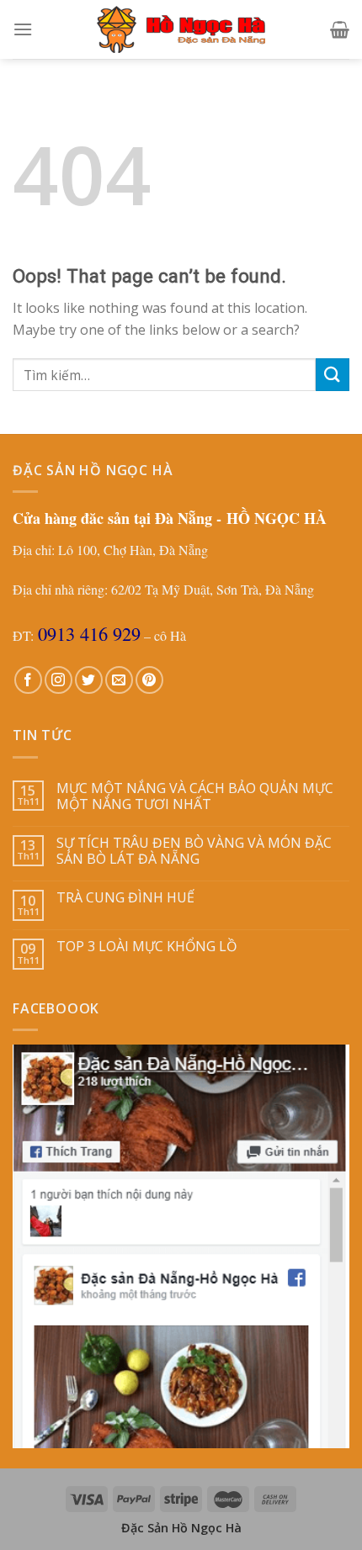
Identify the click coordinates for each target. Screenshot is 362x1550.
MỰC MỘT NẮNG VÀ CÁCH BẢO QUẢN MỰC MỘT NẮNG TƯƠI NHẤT (194, 796)
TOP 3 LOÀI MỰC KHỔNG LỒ (146, 947)
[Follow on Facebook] (28, 680)
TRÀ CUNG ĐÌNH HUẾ (125, 898)
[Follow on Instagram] (58, 680)
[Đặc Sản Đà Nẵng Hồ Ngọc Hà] (181, 29)
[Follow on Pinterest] (149, 680)
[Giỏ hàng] (339, 29)
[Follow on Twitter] (89, 680)
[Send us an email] (119, 680)
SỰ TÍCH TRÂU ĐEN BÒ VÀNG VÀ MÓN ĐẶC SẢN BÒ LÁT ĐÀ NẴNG (194, 851)
